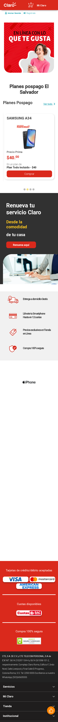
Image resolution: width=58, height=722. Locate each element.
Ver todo (48, 104)
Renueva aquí (21, 244)
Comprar (29, 173)
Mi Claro (41, 5)
